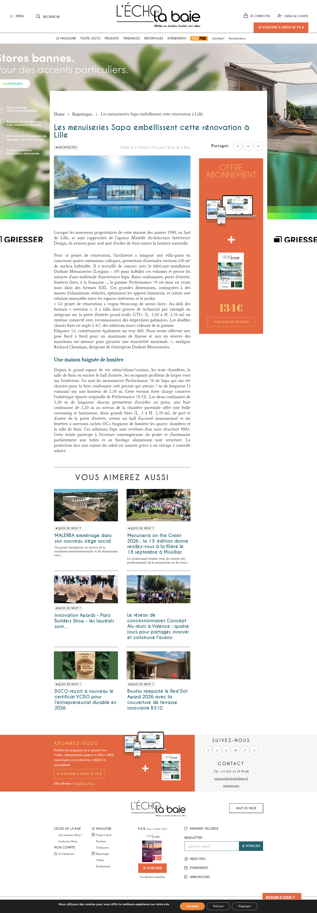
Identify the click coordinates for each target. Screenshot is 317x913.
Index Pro (199, 38)
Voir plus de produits (231, 322)
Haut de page (246, 808)
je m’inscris (251, 846)
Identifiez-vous (84, 783)
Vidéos (100, 860)
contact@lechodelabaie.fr (231, 778)
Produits (112, 38)
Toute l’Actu (103, 834)
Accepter (192, 906)
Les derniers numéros (152, 877)
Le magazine (66, 38)
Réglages (244, 906)
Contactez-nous (67, 841)
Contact (218, 38)
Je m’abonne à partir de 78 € (79, 774)
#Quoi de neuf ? (68, 528)
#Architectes (66, 147)
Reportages (153, 38)
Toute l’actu (90, 38)
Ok (106, 15)
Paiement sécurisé (203, 828)
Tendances (131, 38)
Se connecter (66, 854)
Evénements (177, 38)
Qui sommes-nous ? (70, 835)
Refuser (218, 906)
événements (198, 867)
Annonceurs (237, 38)
